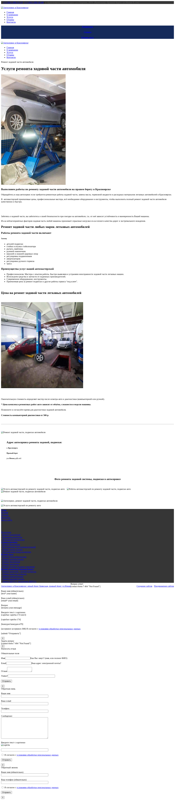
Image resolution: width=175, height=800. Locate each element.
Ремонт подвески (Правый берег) (17, 569)
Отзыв (4, 671)
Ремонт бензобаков (11, 544)
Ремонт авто (87, 37)
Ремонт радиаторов (11, 535)
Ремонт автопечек (10, 564)
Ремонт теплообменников (14, 557)
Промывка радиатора (12, 537)
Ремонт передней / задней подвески (19, 571)
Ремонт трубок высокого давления (18, 567)
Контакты (5, 517)
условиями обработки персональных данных (60, 629)
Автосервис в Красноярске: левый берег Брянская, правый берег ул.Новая (36, 586)
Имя (3, 658)
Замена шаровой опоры (13, 579)
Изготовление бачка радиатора (16, 552)
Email (3, 663)
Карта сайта (6, 520)
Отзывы (5, 515)
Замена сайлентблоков (12, 576)
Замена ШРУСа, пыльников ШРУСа (19, 581)
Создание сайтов (144, 586)
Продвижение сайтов (164, 586)
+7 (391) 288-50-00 (34, 2)
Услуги (4, 512)
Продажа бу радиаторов (13, 539)
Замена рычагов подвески (14, 574)
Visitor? (4, 676)
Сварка (87, 32)
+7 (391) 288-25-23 (13, 2)
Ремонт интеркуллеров (13, 559)
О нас (4, 510)
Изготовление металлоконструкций (19, 547)
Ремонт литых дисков (12, 549)
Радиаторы (87, 27)
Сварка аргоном (9, 542)
